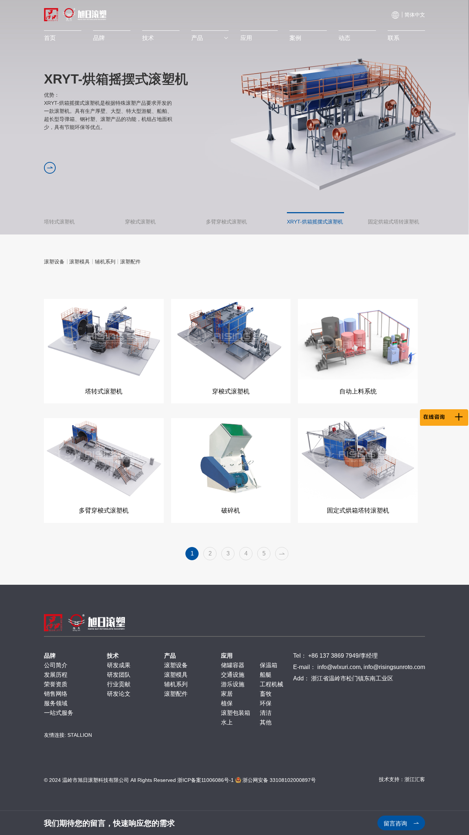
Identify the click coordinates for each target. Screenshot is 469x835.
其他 (266, 722)
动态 (344, 38)
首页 (50, 38)
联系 (393, 38)
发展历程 (55, 675)
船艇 (266, 675)
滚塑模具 (176, 675)
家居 (227, 694)
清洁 (266, 713)
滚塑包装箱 (235, 713)
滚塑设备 (176, 665)
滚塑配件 (176, 694)
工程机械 (271, 684)
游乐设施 (232, 684)
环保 (266, 703)
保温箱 (268, 665)
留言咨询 (396, 823)
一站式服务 (58, 713)
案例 (295, 38)
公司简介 (55, 665)
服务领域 (55, 703)
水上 (227, 722)
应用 (246, 38)
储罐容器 (232, 665)
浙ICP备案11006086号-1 (205, 780)
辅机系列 (176, 684)
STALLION (79, 735)
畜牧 (266, 694)
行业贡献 (118, 684)
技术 (148, 38)
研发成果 (118, 665)
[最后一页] (281, 553)
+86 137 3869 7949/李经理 (343, 656)
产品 (197, 38)
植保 (227, 703)
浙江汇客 (415, 779)
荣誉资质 (55, 684)
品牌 (99, 38)
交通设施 (232, 675)
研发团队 (118, 675)
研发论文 (118, 694)
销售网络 (55, 694)
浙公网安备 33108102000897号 (278, 780)
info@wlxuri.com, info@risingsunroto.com (371, 667)
